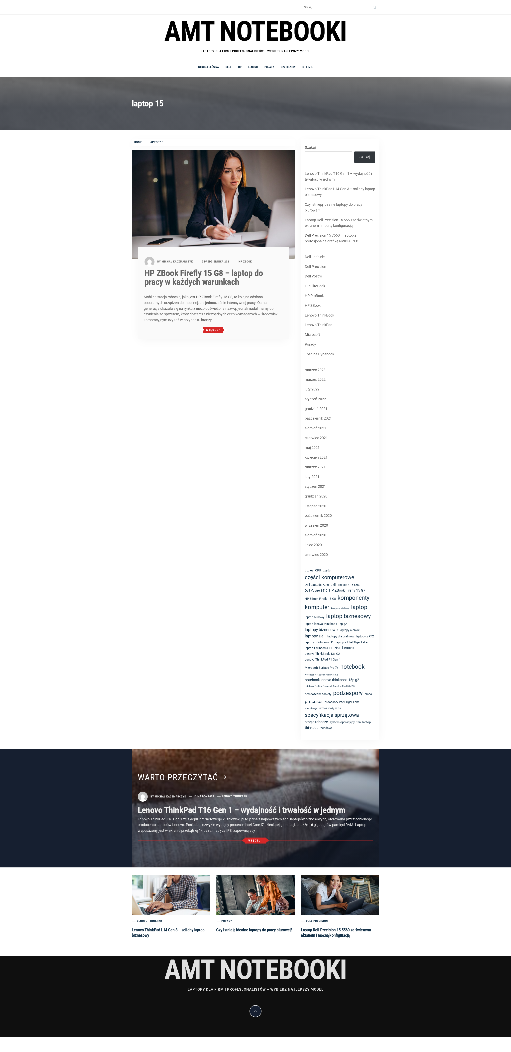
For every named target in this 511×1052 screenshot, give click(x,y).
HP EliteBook (315, 286)
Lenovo (253, 67)
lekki (337, 648)
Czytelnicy (288, 67)
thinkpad (312, 728)
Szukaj (310, 147)
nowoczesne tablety (318, 694)
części (327, 570)
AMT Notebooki (255, 31)
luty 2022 (312, 389)
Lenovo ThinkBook (319, 315)
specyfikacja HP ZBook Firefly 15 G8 (323, 708)
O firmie (307, 67)
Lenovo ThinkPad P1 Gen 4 (322, 659)
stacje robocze (316, 722)
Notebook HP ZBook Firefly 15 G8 (321, 674)
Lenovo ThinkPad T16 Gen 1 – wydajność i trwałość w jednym (338, 176)
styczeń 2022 (315, 399)
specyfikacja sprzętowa (332, 715)
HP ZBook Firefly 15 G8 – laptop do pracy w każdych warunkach (204, 277)
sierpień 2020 (315, 535)
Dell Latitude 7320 (317, 585)
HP (240, 67)
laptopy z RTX (365, 636)
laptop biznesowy (348, 616)
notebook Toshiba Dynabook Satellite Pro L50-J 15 (330, 686)
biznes (309, 570)
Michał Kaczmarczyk (177, 261)
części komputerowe (329, 577)
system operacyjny (342, 722)
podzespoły (348, 693)
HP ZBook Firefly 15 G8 (320, 599)
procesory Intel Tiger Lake (342, 702)
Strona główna (208, 67)
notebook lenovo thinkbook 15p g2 (332, 680)
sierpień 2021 (315, 428)
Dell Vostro (313, 276)
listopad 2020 (315, 506)
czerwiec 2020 (316, 555)
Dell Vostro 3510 (316, 590)
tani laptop (364, 722)
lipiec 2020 (313, 545)
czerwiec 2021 (316, 438)
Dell (228, 67)
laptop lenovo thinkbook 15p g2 (326, 624)
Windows (326, 728)
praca (368, 694)
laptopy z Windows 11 (319, 642)
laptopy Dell (315, 636)
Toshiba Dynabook (319, 354)
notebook (352, 666)
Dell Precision (315, 266)
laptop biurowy (314, 617)
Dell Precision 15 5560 (345, 585)
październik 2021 (318, 418)
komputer (317, 607)
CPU (318, 570)
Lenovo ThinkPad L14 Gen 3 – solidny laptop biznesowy (340, 192)
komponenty (353, 597)
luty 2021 (312, 477)
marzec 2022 (315, 379)
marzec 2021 (315, 467)
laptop (359, 607)
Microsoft (312, 334)
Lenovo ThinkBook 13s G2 (322, 654)
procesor (314, 701)
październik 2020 (318, 515)
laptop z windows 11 (318, 648)
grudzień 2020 (316, 496)
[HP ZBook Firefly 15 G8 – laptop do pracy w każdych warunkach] (213, 204)
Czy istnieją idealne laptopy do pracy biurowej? (333, 207)
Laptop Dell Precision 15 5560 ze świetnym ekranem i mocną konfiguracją (339, 223)
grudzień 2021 (316, 409)
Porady (269, 67)
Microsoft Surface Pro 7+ (322, 668)
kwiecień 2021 (316, 457)
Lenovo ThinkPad (318, 325)
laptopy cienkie (350, 630)
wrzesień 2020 (316, 525)
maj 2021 (312, 447)
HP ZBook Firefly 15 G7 (347, 590)
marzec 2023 (315, 370)
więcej (212, 329)
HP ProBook (314, 296)
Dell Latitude (315, 257)
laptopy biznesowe (321, 629)
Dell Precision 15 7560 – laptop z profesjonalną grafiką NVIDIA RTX (331, 238)
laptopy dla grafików (340, 636)
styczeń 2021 (315, 486)
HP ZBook (245, 261)
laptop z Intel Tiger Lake (351, 642)
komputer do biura (340, 608)
